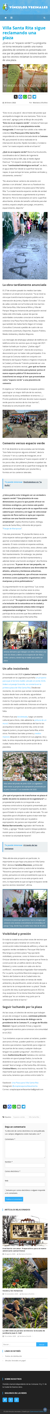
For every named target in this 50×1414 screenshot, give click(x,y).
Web (6, 1181)
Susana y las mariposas (13, 1290)
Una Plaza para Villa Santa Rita (25, 1082)
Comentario (10, 1139)
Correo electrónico (12, 1171)
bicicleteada (22, 716)
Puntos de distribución (13, 1356)
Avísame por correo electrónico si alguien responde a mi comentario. (25, 1191)
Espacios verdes (19, 1117)
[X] (15, 97)
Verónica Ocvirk (25, 1336)
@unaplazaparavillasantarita (24, 1086)
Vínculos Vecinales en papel (15, 1360)
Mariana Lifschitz (40, 103)
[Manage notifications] (45, 1409)
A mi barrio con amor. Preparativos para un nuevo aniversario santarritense (24, 1249)
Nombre (9, 1162)
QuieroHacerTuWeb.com (38, 1411)
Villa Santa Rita (34, 1117)
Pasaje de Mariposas (12, 528)
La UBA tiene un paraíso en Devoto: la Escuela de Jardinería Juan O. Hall (24, 1331)
